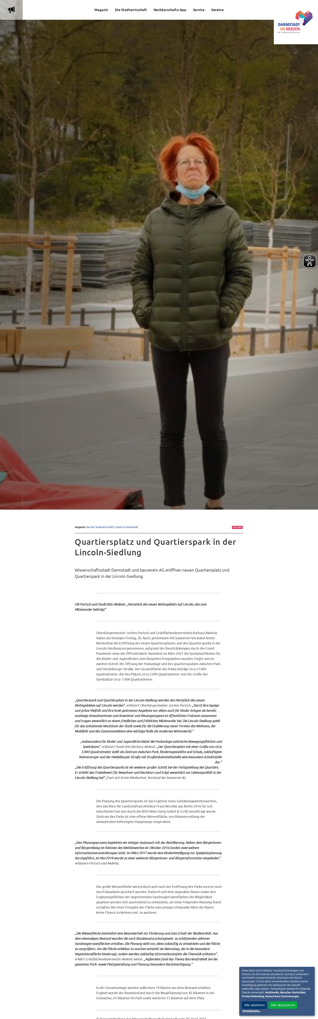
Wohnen (237, 527)
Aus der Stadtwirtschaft (100, 527)
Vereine (217, 10)
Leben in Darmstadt (126, 527)
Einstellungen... (252, 1011)
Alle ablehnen (254, 1005)
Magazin (101, 10)
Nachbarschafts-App (170, 10)
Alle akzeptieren (283, 1005)
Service (199, 10)
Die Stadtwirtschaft (131, 10)
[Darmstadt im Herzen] (296, 22)
